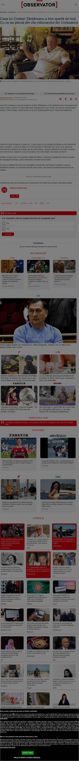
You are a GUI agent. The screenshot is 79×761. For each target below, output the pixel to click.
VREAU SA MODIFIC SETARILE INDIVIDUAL (27, 757)
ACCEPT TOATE (28, 753)
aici (21, 727)
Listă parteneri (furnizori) (7, 747)
